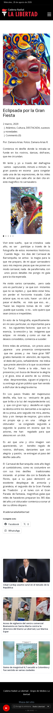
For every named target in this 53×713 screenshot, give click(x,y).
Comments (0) (13, 135)
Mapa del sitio (26, 702)
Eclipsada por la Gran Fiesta (24, 113)
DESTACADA (33, 127)
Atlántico (10, 127)
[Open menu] (49, 14)
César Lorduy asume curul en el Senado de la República (26, 586)
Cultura (21, 127)
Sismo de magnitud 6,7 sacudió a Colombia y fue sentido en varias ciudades (26, 669)
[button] (3, 236)
